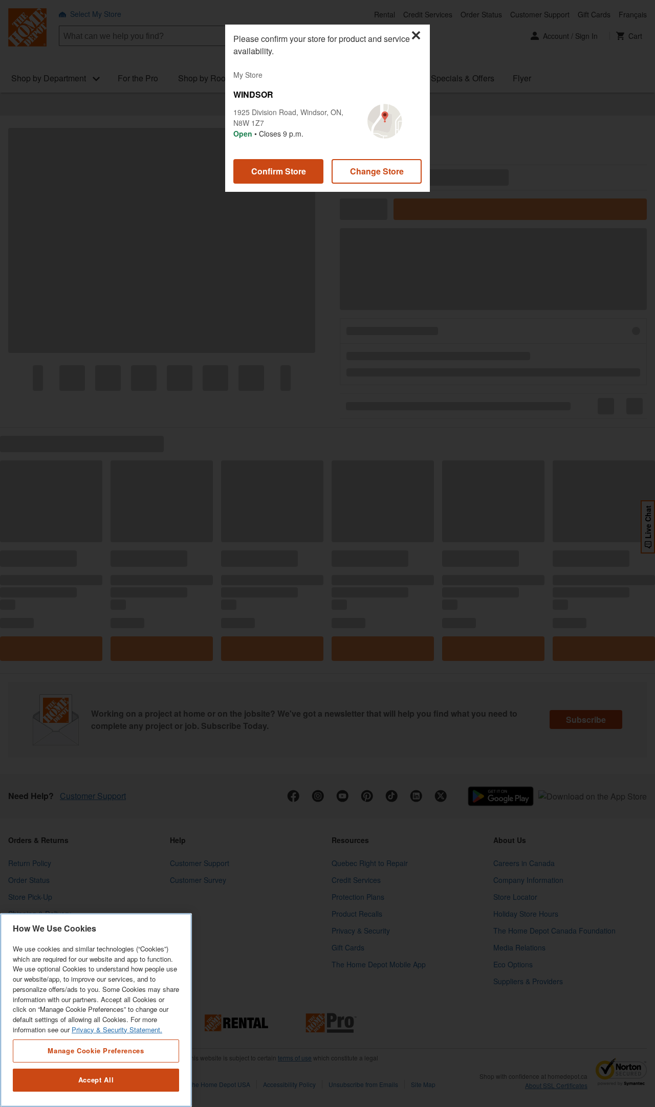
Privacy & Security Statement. (117, 1029)
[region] (96, 1010)
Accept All (96, 1080)
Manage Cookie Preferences (96, 1050)
